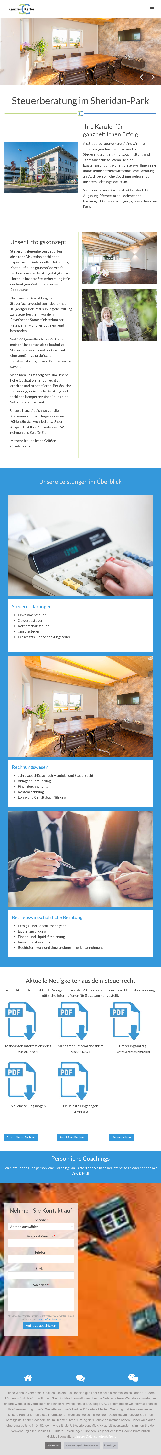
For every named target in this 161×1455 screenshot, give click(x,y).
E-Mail (41, 1268)
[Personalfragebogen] (20, 1080)
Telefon (41, 1252)
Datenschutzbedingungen (49, 1319)
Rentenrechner (121, 1137)
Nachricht (40, 1285)
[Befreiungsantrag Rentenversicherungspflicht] (125, 1020)
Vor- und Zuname (41, 1236)
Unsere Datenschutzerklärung (95, 1436)
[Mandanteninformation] (20, 1020)
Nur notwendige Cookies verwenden (82, 1445)
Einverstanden (53, 1445)
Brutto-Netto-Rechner (21, 1137)
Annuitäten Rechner (72, 1137)
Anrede (41, 1220)
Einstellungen (110, 1445)
